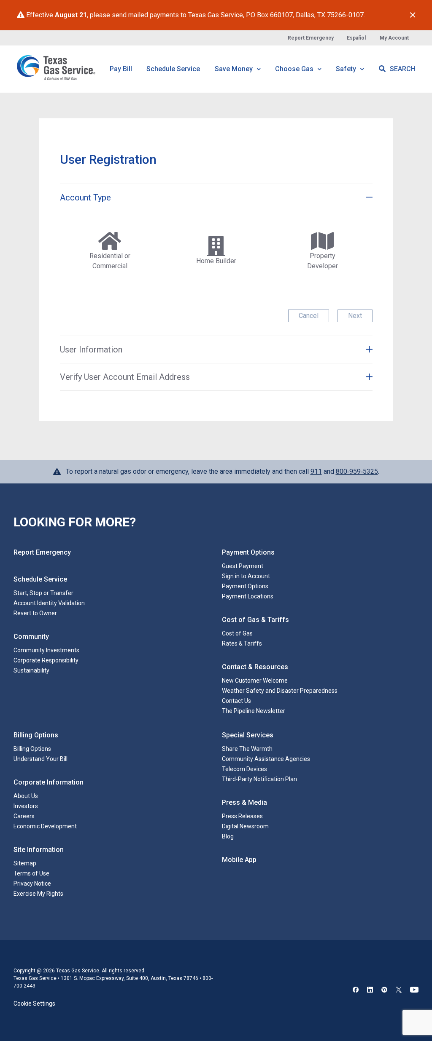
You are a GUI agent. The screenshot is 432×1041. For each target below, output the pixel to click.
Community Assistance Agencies (266, 758)
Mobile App (239, 860)
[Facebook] (356, 990)
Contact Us (236, 700)
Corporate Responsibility (46, 660)
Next (355, 316)
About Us (26, 796)
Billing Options (32, 748)
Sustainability (31, 670)
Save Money (234, 69)
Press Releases (242, 816)
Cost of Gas (237, 633)
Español (356, 38)
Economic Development (45, 826)
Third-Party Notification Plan (259, 779)
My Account (394, 38)
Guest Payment (242, 566)
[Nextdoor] (384, 990)
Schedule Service (173, 69)
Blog (228, 836)
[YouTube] (414, 990)
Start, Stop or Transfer (43, 593)
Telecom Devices (244, 769)
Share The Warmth (247, 748)
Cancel (309, 316)
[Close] (413, 15)
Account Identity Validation (49, 603)
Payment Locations (247, 596)
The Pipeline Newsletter (253, 710)
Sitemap (25, 863)
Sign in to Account (246, 576)
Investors (26, 806)
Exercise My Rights (38, 893)
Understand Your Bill (41, 758)
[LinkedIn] (370, 990)
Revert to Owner (35, 613)
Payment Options (245, 586)
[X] (399, 990)
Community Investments (46, 650)
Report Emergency (311, 38)
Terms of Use (31, 873)
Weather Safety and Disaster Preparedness (280, 690)
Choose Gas (295, 69)
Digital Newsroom (245, 826)
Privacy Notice (32, 883)
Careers (24, 816)
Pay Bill (121, 69)
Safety (347, 69)
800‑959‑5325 (357, 471)
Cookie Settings (34, 1003)
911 (316, 471)
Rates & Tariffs (242, 643)
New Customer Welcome (255, 680)
